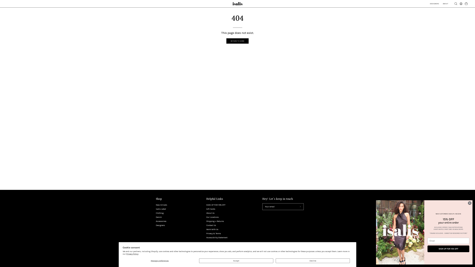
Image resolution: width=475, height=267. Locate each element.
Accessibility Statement (216, 237)
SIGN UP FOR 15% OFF (216, 205)
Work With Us (212, 229)
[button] (455, 3)
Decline (312, 261)
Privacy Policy (132, 254)
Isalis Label (161, 209)
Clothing (160, 213)
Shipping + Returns (215, 221)
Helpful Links (214, 199)
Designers (160, 225)
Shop (159, 199)
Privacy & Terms (213, 233)
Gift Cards (210, 209)
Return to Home (237, 41)
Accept (236, 261)
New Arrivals (161, 205)
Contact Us (211, 225)
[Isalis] (237, 3)
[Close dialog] (470, 203)
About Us (210, 213)
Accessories (161, 221)
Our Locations (212, 217)
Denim (159, 217)
